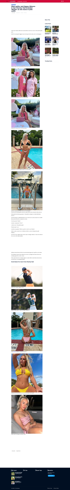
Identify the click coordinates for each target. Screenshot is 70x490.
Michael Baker (13, 12)
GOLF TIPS (25, 1)
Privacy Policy (56, 488)
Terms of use (49, 488)
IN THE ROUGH (20, 1)
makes (14, 351)
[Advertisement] (53, 11)
